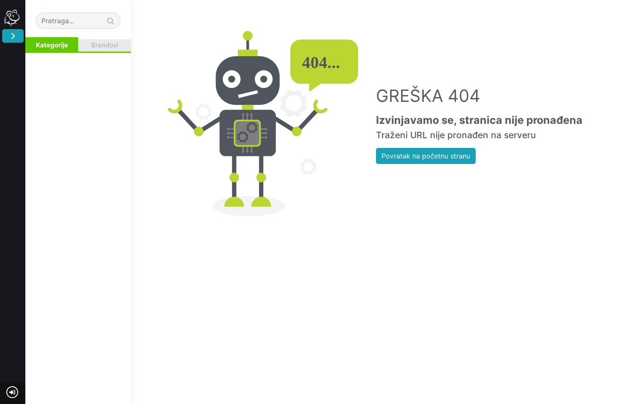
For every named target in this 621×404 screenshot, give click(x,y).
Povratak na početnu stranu (425, 156)
